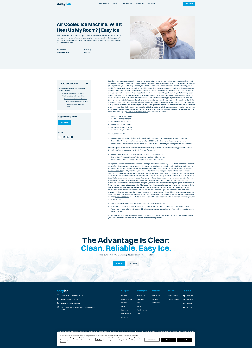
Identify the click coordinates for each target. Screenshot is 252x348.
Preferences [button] (63, 342)
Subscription (140, 299)
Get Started (65, 122)
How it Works (102, 4)
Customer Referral (173, 299)
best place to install (143, 187)
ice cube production (168, 102)
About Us (124, 295)
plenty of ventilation (122, 197)
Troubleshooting (142, 310)
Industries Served (126, 299)
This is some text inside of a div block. (72, 93)
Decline (168, 340)
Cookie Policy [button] (98, 340)
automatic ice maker (115, 171)
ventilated (172, 166)
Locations (124, 303)
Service (139, 303)
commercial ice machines (150, 83)
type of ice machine (144, 173)
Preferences (152, 340)
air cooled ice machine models (137, 112)
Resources (124, 310)
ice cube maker (151, 98)
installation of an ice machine (144, 168)
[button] (103, 4)
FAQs (138, 314)
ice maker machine (134, 107)
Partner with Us (126, 314)
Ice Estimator (156, 303)
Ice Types (155, 299)
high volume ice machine (143, 206)
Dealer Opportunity (173, 295)
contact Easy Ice (134, 218)
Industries (125, 4)
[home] (64, 4)
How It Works (141, 295)
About (115, 4)
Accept (185, 340)
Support (149, 4)
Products (138, 4)
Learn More (133, 263)
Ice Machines (156, 295)
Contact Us (124, 317)
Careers (123, 306)
